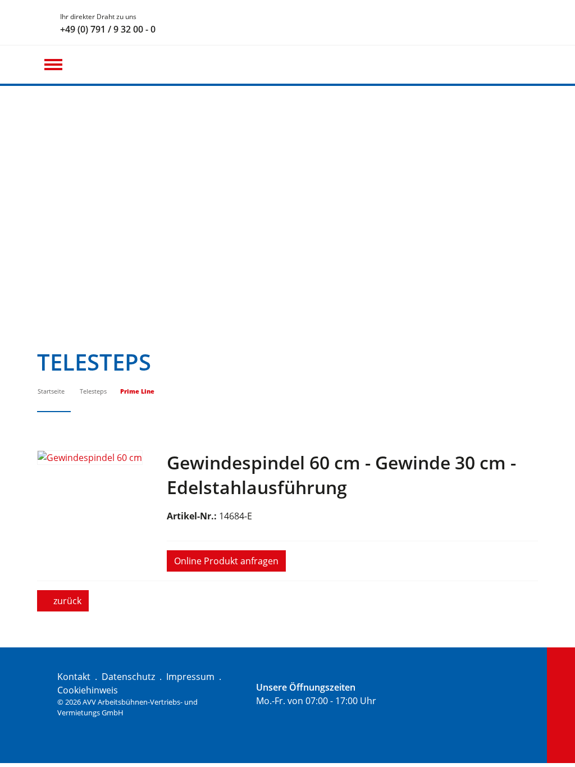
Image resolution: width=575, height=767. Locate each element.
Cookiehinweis (87, 690)
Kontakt (73, 676)
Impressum (190, 676)
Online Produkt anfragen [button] (226, 561)
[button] (53, 64)
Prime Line (137, 391)
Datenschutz (128, 676)
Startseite (51, 391)
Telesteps (93, 391)
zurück (66, 601)
